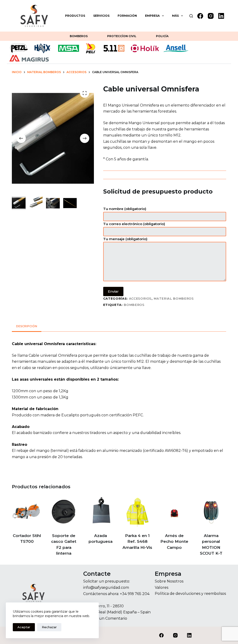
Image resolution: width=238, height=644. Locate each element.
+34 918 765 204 (134, 594)
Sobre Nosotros (169, 581)
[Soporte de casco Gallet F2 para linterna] (64, 512)
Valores (161, 587)
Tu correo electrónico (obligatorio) (134, 224)
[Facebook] (200, 16)
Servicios (101, 15)
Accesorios (140, 298)
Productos (75, 15)
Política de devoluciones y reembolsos (190, 593)
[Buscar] (191, 16)
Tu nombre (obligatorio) (124, 209)
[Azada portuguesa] (101, 512)
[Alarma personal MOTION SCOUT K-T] (211, 512)
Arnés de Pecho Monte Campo (174, 541)
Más (175, 15)
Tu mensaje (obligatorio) (125, 239)
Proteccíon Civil (121, 36)
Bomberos (79, 36)
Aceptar (23, 627)
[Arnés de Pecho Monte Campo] (174, 512)
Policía (162, 36)
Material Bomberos (174, 298)
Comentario (116, 618)
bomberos (134, 305)
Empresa (152, 15)
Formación (127, 15)
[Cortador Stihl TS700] (27, 512)
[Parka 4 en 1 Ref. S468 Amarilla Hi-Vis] (137, 512)
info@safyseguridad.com (106, 587)
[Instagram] (211, 16)
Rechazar (49, 627)
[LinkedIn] (221, 16)
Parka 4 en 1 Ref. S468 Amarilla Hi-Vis (137, 541)
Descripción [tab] (26, 326)
